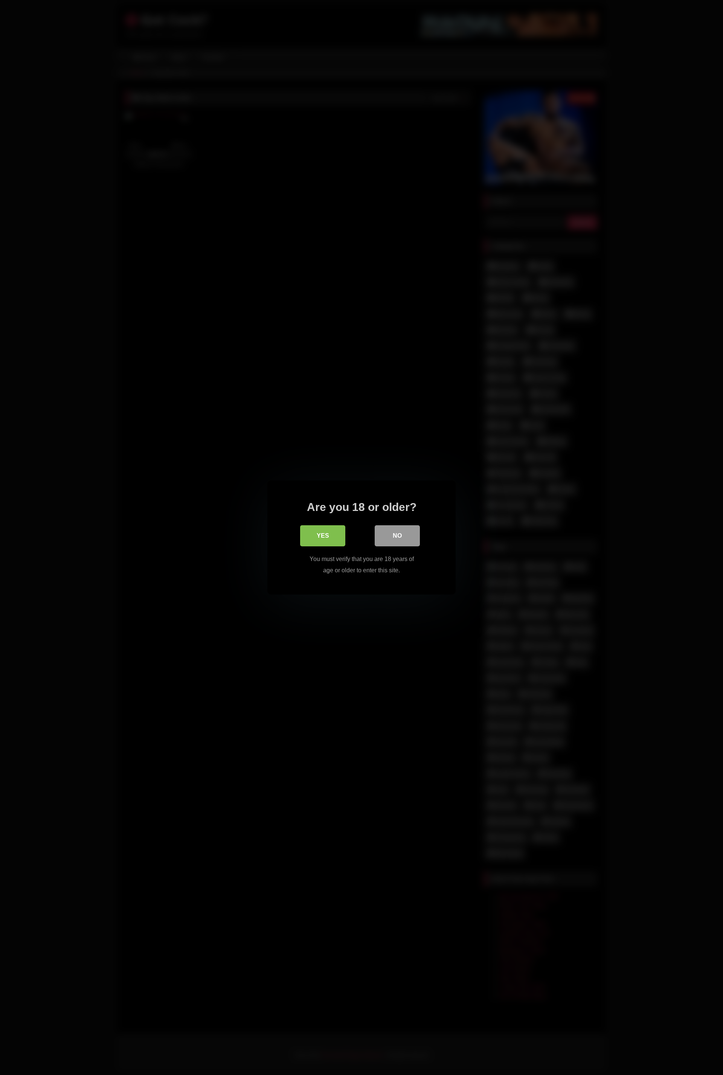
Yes (323, 535)
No (397, 535)
